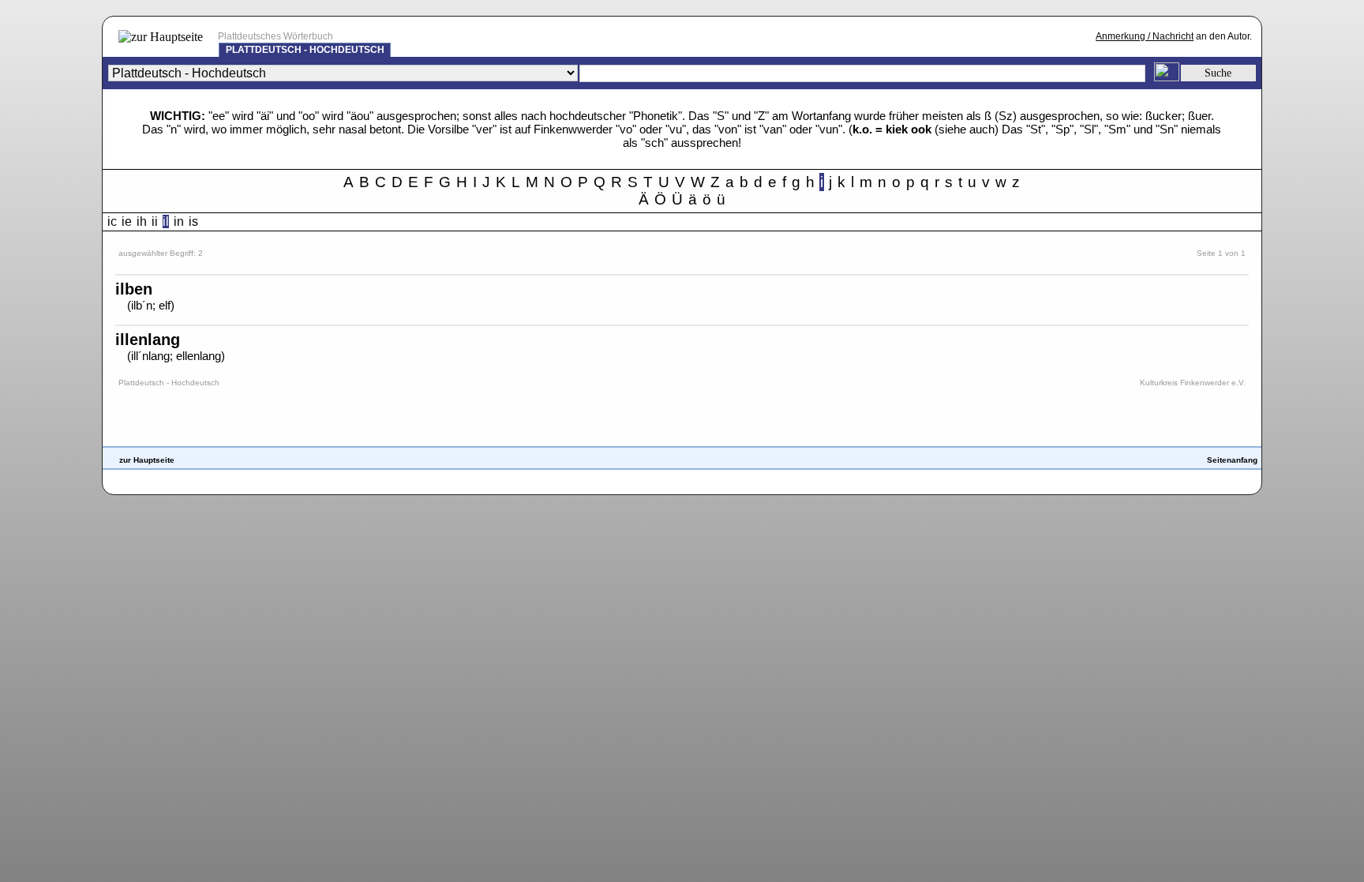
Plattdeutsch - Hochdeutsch (305, 49)
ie (127, 221)
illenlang (147, 339)
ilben (133, 289)
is (193, 221)
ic (112, 221)
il (166, 221)
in (179, 221)
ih (142, 221)
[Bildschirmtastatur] (1166, 77)
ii (155, 221)
